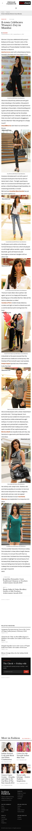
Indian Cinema (20, 809)
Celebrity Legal (4, 809)
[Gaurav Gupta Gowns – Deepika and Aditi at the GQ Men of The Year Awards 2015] (8, 768)
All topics (19, 819)
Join (26, 671)
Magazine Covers (21, 793)
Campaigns (20, 796)
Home (2, 12)
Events (3, 808)
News (2, 806)
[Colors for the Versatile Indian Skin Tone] (24, 747)
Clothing (19, 798)
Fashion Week (20, 811)
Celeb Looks (20, 794)
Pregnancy (3, 822)
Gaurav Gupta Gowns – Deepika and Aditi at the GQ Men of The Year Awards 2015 (8, 779)
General (3, 817)
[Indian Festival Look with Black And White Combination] (8, 747)
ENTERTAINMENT (6, 804)
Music (2, 811)
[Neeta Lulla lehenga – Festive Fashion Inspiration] (24, 768)
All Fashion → (26, 738)
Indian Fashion (11, 3)
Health (3, 815)
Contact (19, 817)
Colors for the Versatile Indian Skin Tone (23, 755)
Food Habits (4, 819)
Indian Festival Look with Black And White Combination (7, 756)
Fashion (8, 12)
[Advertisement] (16, 611)
